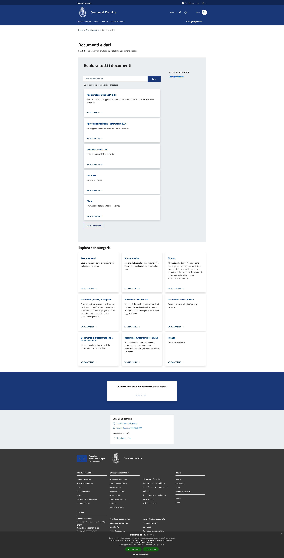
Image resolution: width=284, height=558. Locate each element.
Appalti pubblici (115, 495)
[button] (142, 554)
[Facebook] (179, 12)
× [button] (281, 534)
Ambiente (146, 491)
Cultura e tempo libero (118, 483)
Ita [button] (203, 3)
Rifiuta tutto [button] (151, 549)
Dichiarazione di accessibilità (153, 531)
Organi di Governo (84, 479)
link (163, 545)
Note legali (147, 527)
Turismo (113, 503)
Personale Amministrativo (87, 499)
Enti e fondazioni (83, 491)
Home (80, 30)
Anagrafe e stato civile (118, 479)
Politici (79, 495)
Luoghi (178, 498)
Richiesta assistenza (117, 531)
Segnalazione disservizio (119, 523)
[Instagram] (184, 12)
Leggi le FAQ (114, 527)
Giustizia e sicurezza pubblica (154, 483)
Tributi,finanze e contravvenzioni (155, 487)
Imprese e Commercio (118, 491)
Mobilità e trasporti (117, 507)
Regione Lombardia (84, 3)
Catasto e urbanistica (118, 499)
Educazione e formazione (152, 479)
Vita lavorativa (115, 487)
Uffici (79, 487)
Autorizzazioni (148, 499)
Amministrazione (92, 30)
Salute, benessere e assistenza (154, 495)
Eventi (178, 502)
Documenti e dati (83, 503)
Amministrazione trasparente (154, 519)
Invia (154, 79)
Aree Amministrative (85, 483)
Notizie (178, 479)
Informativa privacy (150, 523)
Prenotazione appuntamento (120, 519)
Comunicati (180, 483)
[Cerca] (204, 12)
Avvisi (178, 487)
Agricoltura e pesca (150, 503)
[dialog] (142, 545)
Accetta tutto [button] (133, 549)
